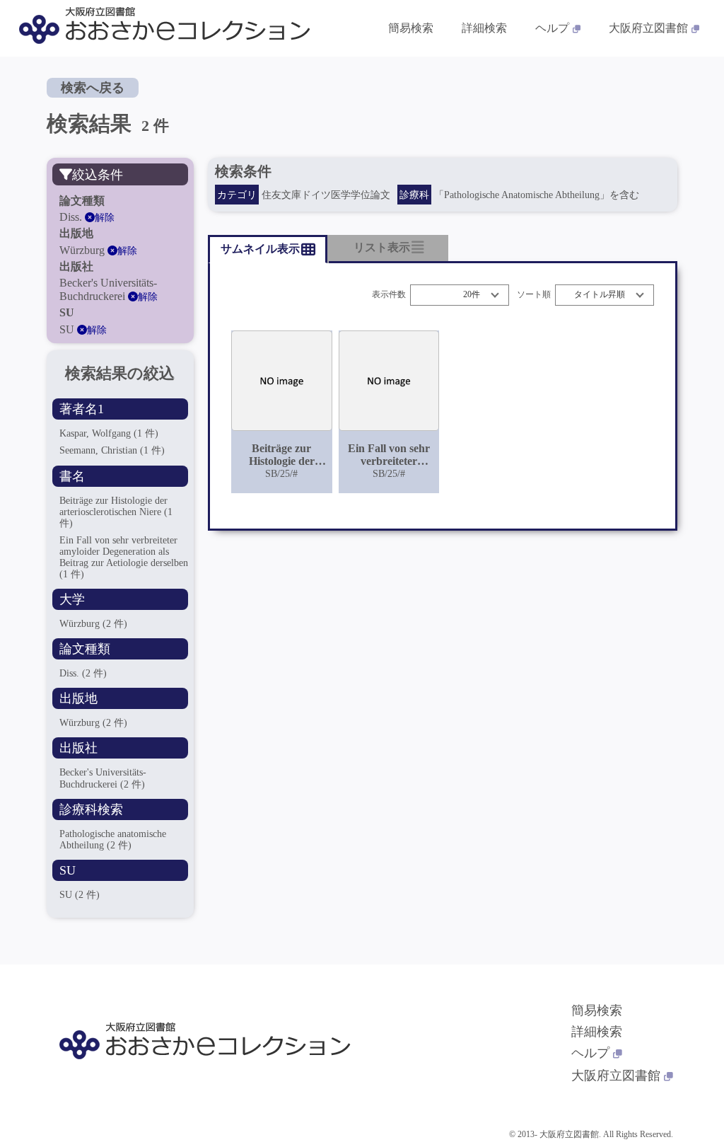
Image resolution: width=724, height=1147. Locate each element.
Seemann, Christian (112, 450)
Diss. (83, 673)
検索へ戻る (92, 88)
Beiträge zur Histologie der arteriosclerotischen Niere (116, 512)
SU (79, 894)
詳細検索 (484, 28)
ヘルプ (552, 28)
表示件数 (389, 294)
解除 (105, 217)
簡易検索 (410, 28)
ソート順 (534, 294)
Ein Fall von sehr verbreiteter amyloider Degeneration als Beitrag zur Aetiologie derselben (123, 557)
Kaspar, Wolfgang (108, 433)
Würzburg (93, 623)
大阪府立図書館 (648, 28)
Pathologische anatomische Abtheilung (112, 840)
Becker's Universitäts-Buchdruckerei (102, 778)
